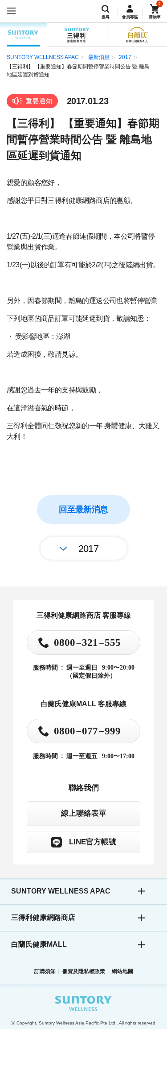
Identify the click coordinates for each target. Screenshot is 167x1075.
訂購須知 (45, 971)
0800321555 (87, 642)
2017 (125, 57)
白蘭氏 (137, 35)
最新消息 (99, 57)
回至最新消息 (83, 509)
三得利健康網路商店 (43, 917)
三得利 (77, 35)
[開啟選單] (11, 11)
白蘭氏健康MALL (39, 944)
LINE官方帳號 (92, 842)
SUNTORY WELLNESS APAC (23, 35)
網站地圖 (122, 971)
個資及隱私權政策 (83, 971)
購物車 (155, 17)
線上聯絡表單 (83, 813)
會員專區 (130, 17)
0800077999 (87, 730)
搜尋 (106, 17)
